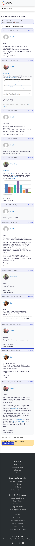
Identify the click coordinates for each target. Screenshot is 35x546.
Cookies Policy (20, 539)
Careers (29, 539)
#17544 (30, 381)
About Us (17, 470)
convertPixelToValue (18, 421)
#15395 (30, 30)
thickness (15, 176)
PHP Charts (17, 484)
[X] (19, 543)
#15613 (30, 222)
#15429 (30, 110)
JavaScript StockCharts (17, 510)
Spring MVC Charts (17, 490)
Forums (7, 14)
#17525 (30, 350)
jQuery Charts (17, 501)
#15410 (30, 60)
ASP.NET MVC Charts (17, 481)
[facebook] (16, 543)
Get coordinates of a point (13, 16)
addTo (13, 173)
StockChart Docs (17, 467)
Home (2, 14)
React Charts (17, 504)
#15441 (30, 205)
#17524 (30, 324)
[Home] (6, 3)
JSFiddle (12, 178)
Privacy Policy (8, 539)
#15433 (30, 157)
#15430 (30, 138)
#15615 (30, 270)
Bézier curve (14, 408)
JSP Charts (17, 487)
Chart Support (13, 14)
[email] (22, 543)
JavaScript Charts (17, 498)
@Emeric (6, 170)
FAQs (17, 473)
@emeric (6, 73)
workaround (18, 419)
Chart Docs (17, 464)
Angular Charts (17, 507)
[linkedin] (12, 543)
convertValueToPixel (11, 77)
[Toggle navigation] (31, 3)
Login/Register (8, 443)
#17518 (30, 296)
